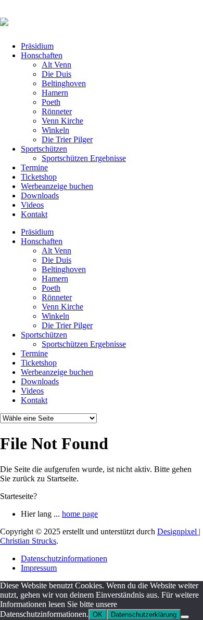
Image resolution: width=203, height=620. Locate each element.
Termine (34, 167)
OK (98, 614)
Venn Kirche (62, 120)
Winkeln (55, 130)
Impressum (39, 567)
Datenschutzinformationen (64, 558)
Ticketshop (39, 176)
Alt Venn (56, 64)
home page (80, 513)
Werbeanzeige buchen (57, 186)
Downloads (40, 195)
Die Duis (56, 74)
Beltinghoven (64, 83)
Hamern (55, 92)
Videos (32, 204)
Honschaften (41, 55)
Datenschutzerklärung (143, 614)
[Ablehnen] (185, 616)
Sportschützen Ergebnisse (84, 158)
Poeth (51, 102)
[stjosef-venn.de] (4, 20)
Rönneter (57, 111)
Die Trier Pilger (67, 139)
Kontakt (34, 214)
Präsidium (37, 46)
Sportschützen (44, 148)
